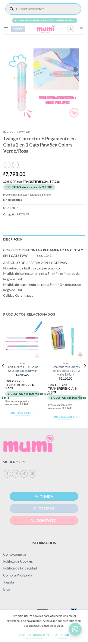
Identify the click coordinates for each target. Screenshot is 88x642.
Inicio (8, 132)
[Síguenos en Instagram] (16, 474)
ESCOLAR (23, 132)
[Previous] (3, 374)
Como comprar (15, 554)
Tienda (8, 582)
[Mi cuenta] (70, 29)
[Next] (84, 374)
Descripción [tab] (12, 239)
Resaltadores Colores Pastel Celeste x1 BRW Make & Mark (66, 370)
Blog (6, 589)
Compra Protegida (17, 575)
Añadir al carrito (22, 412)
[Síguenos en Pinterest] (32, 474)
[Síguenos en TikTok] (24, 474)
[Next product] (7, 165)
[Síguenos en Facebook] (7, 474)
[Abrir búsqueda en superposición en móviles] (43, 9)
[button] (5, 29)
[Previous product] (15, 165)
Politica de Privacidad (20, 568)
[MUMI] (46, 28)
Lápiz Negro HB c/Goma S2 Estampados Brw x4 (22, 368)
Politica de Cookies (18, 561)
